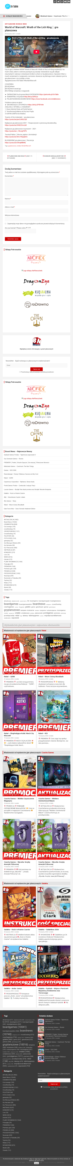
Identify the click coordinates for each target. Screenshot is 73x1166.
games (46, 607)
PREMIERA (7, 566)
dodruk (16, 607)
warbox (42, 615)
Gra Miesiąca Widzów (11, 543)
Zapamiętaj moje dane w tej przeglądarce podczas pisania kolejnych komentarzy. (36, 224)
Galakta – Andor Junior (13, 988)
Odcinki (6, 559)
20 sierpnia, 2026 (43, 679)
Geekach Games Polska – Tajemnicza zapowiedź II (20, 455)
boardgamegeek (44, 601)
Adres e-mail (10, 207)
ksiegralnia (43, 610)
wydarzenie (7, 618)
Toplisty (6, 580)
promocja (63, 613)
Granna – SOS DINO (55, 16)
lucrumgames (61, 610)
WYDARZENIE (8, 585)
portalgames (48, 613)
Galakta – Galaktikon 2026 (48, 930)
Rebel (44, 631)
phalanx (32, 613)
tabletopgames (34, 615)
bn (28, 601)
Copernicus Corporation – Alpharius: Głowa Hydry (19, 482)
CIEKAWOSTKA (9, 524)
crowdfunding (8, 529)
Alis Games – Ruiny (10, 501)
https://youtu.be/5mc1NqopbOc (16, 137)
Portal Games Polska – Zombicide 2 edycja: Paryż (19, 485)
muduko (6, 613)
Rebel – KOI (43, 733)
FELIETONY (7, 536)
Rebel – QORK (8, 478)
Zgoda (36, 1163)
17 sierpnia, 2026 (43, 803)
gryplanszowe (12, 146)
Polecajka (7, 564)
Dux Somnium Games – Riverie (13, 459)
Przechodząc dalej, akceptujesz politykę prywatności (37, 372)
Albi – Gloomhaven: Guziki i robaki (14, 497)
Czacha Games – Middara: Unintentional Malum (48, 800)
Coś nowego (8, 526)
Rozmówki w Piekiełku (11, 578)
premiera (57, 613)
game (33, 607)
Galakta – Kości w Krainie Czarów (14, 493)
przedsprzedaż (9, 615)
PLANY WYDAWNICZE (11, 562)
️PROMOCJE (8, 571)
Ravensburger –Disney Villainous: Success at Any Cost (21, 474)
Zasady (6, 590)
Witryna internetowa (12, 215)
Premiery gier (8, 569)
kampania (23, 610)
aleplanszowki (15, 601)
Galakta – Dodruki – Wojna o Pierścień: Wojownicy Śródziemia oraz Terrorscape (53, 990)
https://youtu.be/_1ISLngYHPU (16, 131)
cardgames (48, 604)
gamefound (39, 607)
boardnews (39, 603)
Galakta (45, 883)
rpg (21, 615)
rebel (17, 615)
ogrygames (11, 613)
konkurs (37, 610)
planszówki (39, 613)
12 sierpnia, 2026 (43, 736)
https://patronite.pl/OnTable (49, 94)
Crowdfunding (8, 534)
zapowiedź (15, 618)
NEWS (6, 557)
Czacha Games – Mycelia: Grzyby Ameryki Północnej (17, 863)
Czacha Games (48, 753)
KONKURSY (7, 552)
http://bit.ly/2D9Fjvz (31, 97)
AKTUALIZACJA (9, 519)
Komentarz (9, 176)
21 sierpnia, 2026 (9, 679)
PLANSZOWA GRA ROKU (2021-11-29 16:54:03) (20, 157)
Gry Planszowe (10, 24)
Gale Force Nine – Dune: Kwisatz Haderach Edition (19, 509)
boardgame (34, 601)
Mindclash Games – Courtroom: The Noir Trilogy (19, 466)
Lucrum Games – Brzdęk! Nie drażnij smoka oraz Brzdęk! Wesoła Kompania (27, 489)
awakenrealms (23, 601)
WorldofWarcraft (26, 146)
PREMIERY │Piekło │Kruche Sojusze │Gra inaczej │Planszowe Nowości (26, 462)
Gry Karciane (8, 545)
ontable (18, 33)
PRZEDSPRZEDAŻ (10, 573)
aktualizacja (7, 601)
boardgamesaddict (25, 604)
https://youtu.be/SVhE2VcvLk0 (16, 125)
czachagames (9, 607)
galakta (27, 607)
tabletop (25, 615)
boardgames (11, 603)
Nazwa (8, 199)
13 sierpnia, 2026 (9, 991)
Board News (8, 522)
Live (5, 555)
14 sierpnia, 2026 (9, 866)
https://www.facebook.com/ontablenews (45, 99)
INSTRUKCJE (8, 550)
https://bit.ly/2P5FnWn (36, 105)
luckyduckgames (51, 610)
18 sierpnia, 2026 (9, 803)
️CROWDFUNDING (9, 531)
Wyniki (6, 587)
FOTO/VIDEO (8, 538)
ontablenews (25, 613)
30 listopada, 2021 (10, 33)
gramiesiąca (52, 607)
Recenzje (19, 24)
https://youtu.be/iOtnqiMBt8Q (15, 143)
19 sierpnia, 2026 (9, 738)
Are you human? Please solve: (15, 228)
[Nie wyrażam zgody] (71, 1161)
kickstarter (30, 610)
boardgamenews (55, 601)
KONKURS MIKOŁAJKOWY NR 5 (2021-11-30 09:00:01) (55, 157)
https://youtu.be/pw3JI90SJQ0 (16, 119)
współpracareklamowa (52, 616)
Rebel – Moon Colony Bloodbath (14, 505)
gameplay (7, 541)
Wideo (25, 24)
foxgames (21, 607)
